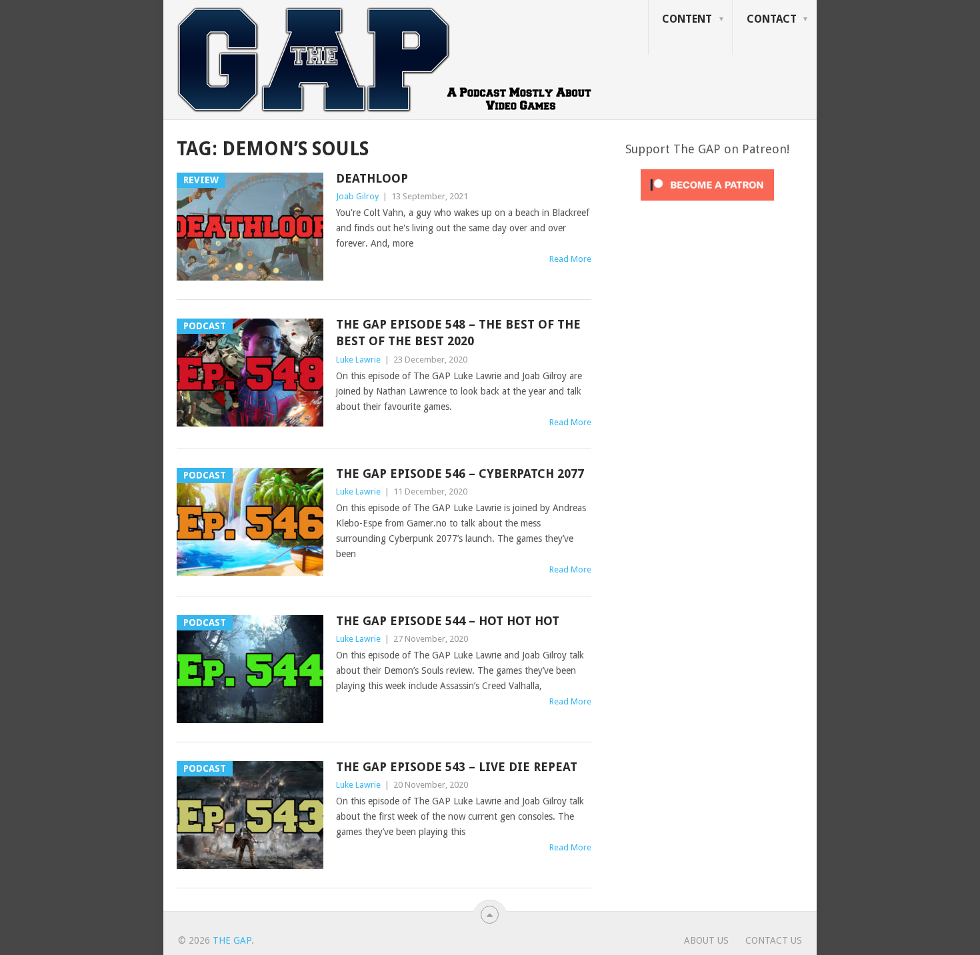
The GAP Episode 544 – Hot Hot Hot (447, 621)
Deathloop (372, 178)
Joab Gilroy (357, 196)
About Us (706, 940)
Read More (570, 259)
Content (687, 19)
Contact (772, 19)
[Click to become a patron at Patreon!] (707, 204)
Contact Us (773, 940)
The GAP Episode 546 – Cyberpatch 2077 (460, 473)
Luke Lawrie (358, 360)
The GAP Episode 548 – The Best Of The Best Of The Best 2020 (458, 332)
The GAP (232, 940)
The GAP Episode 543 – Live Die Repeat (456, 767)
